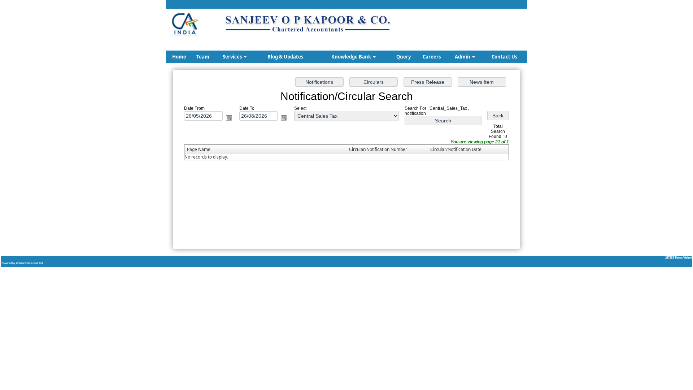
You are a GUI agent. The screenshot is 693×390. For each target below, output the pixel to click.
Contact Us (504, 56)
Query (403, 56)
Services (233, 56)
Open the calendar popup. (229, 118)
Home (179, 56)
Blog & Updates (285, 56)
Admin (463, 56)
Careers (432, 56)
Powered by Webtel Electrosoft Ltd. (22, 263)
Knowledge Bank (351, 56)
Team (202, 56)
